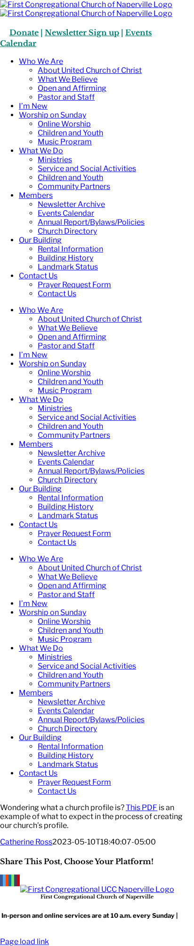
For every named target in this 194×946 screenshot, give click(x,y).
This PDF (141, 807)
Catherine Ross (26, 841)
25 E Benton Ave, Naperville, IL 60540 (120, 919)
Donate (24, 32)
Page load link (24, 941)
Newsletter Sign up (82, 32)
